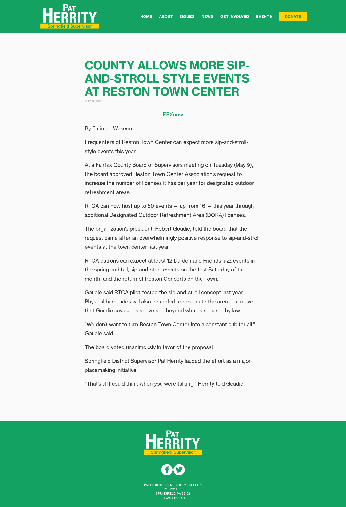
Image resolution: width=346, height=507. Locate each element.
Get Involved (234, 16)
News (207, 16)
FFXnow (173, 114)
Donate (293, 16)
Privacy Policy (173, 497)
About (166, 16)
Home (146, 16)
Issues (187, 16)
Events (264, 16)
